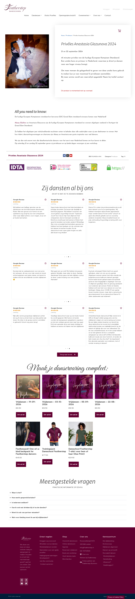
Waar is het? (17, 493)
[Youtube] (71, 155)
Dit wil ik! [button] (21, 415)
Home (26, 15)
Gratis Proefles (50, 15)
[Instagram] (67, 155)
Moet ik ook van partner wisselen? (25, 512)
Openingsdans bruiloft (67, 15)
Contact (108, 15)
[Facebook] (64, 155)
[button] (41, 15)
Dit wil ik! (47, 462)
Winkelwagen (128, 9)
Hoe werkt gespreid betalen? (23, 498)
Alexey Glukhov (20, 123)
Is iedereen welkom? (20, 503)
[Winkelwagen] (119, 30)
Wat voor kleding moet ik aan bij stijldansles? (30, 517)
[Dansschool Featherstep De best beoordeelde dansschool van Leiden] (15, 8)
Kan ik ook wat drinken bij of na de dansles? (29, 507)
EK (125, 156)
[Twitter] (26, 583)
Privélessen (69, 35)
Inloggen (106, 9)
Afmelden (116, 9)
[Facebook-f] (26, 580)
